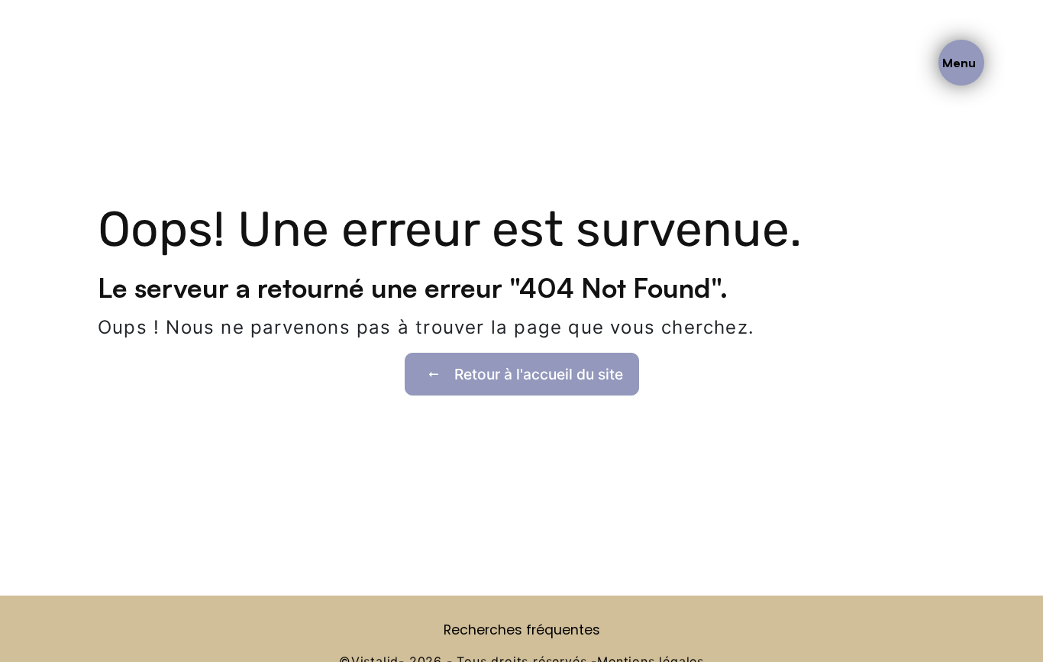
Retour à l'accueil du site (538, 374)
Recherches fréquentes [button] (522, 630)
